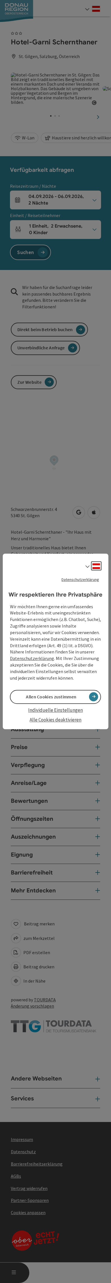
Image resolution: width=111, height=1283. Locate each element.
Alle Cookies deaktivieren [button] (55, 720)
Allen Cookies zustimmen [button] (51, 697)
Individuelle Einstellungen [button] (55, 710)
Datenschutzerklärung (80, 579)
